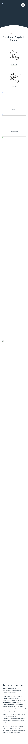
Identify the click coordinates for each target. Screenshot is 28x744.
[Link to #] (23, 5)
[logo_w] (5, 3)
